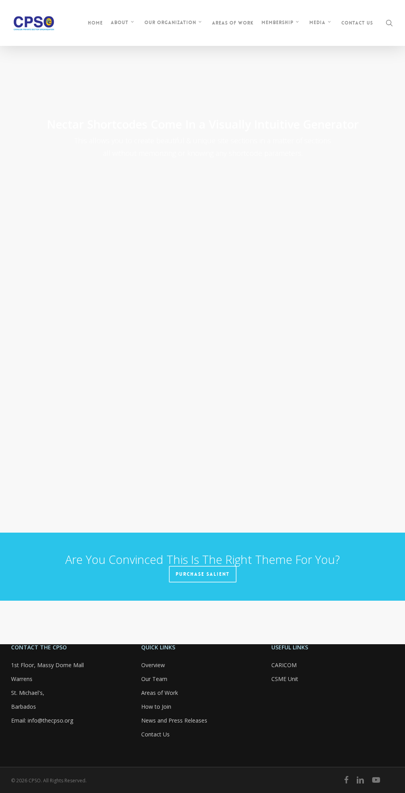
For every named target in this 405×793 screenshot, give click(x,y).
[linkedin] (360, 780)
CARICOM (284, 665)
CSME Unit (284, 679)
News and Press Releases (174, 720)
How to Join (156, 706)
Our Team (154, 679)
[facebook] (346, 780)
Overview (153, 665)
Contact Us (155, 734)
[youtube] (376, 780)
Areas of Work (159, 692)
